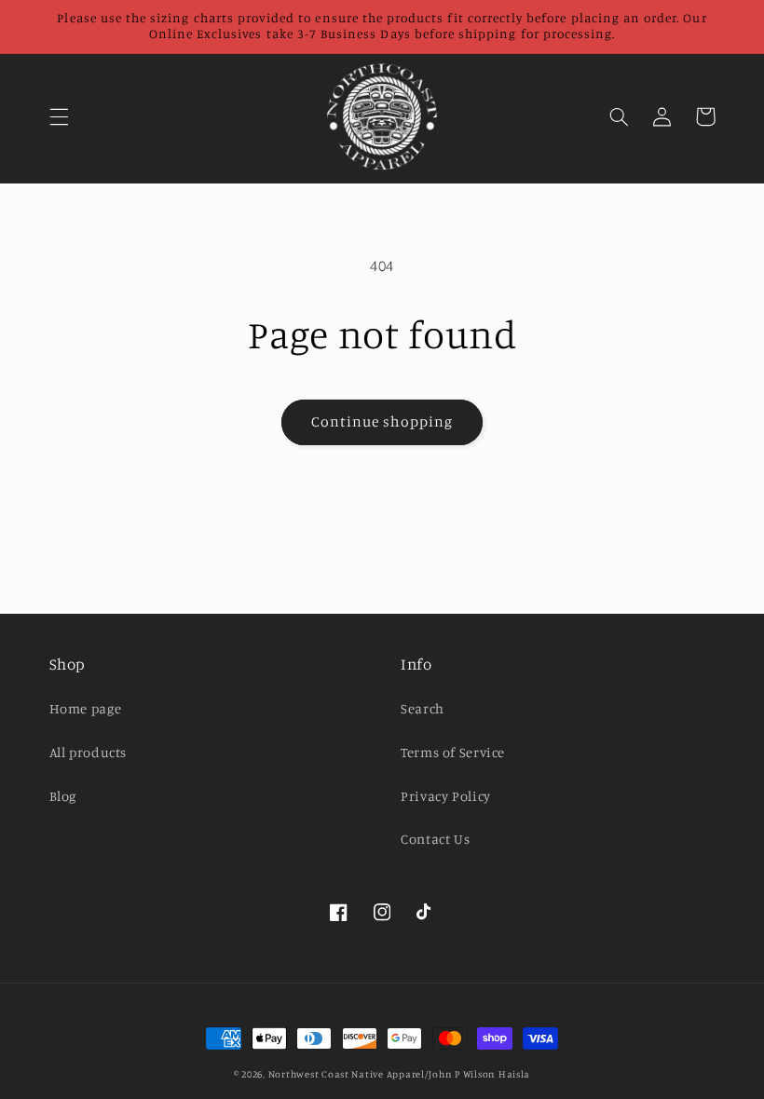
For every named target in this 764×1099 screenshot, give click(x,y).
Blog (63, 796)
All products (88, 752)
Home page (85, 708)
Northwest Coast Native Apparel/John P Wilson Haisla (399, 1073)
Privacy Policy (446, 796)
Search (422, 708)
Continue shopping (382, 421)
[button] (58, 116)
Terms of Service (453, 752)
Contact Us (435, 839)
